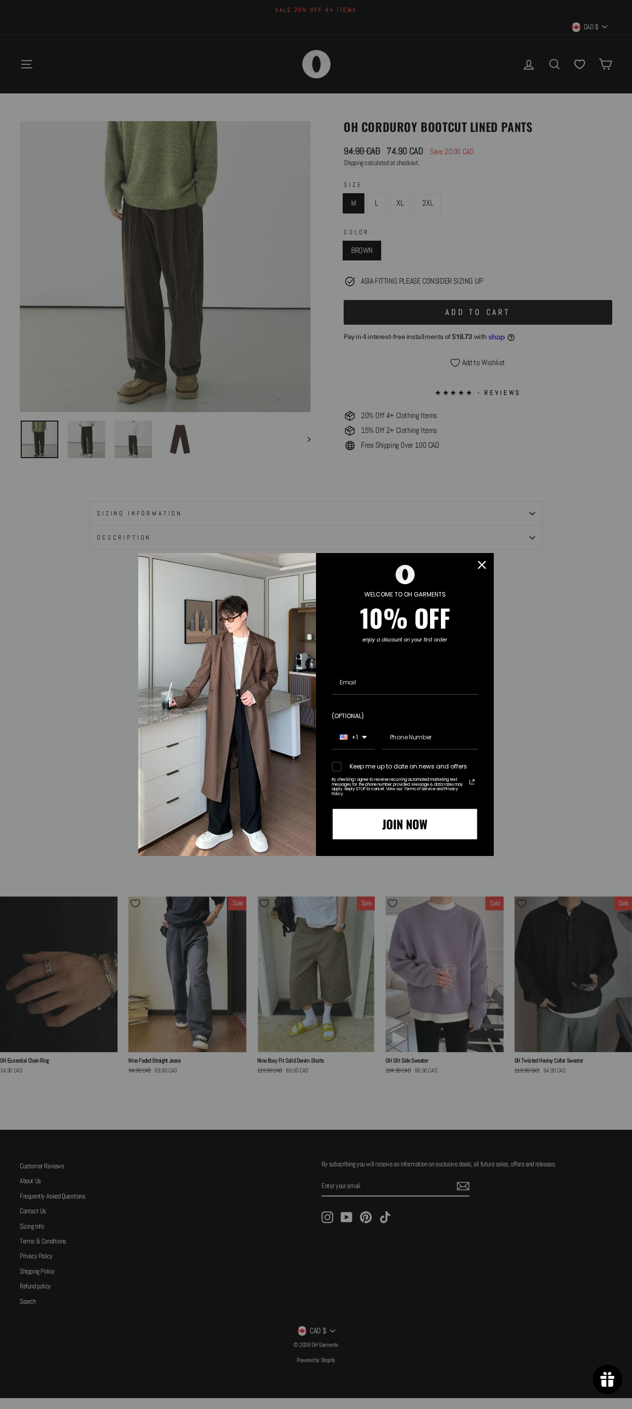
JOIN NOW (405, 824)
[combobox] (353, 738)
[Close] (482, 565)
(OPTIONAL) (348, 716)
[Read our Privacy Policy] (472, 782)
